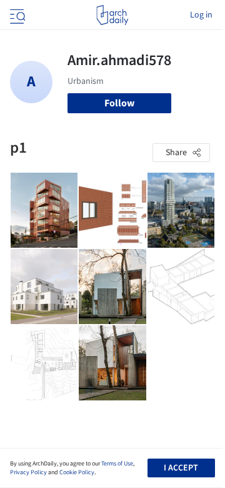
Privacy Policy (28, 472)
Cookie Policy (76, 472)
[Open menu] (16, 15)
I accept (181, 468)
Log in (201, 15)
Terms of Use (117, 463)
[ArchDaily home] (112, 15)
